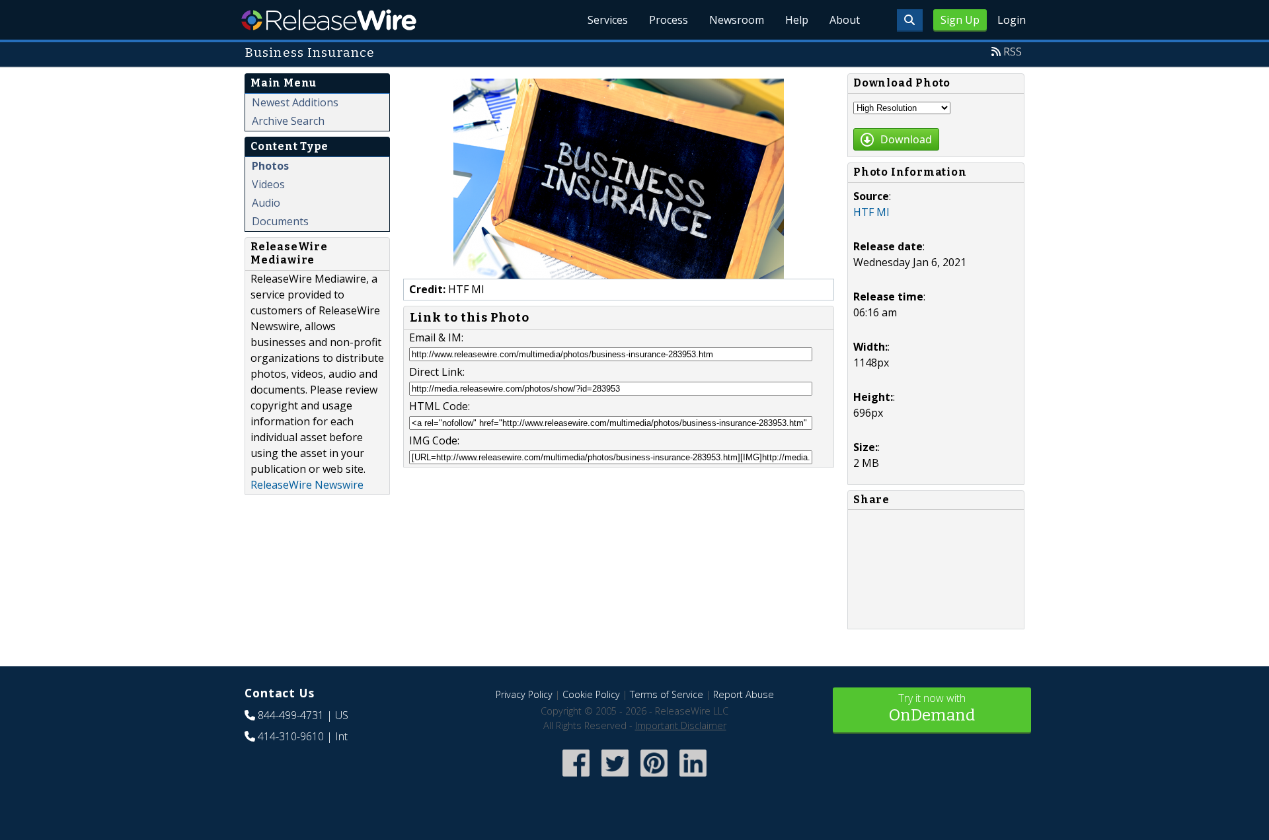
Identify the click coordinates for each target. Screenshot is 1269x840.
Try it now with (932, 707)
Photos (270, 165)
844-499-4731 (291, 715)
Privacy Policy (524, 694)
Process (668, 20)
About (844, 20)
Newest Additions (295, 102)
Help (796, 20)
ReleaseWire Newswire (307, 484)
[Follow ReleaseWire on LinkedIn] (693, 777)
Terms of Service (666, 694)
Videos (268, 184)
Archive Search (288, 121)
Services (608, 20)
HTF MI (871, 212)
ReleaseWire (329, 20)
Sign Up (960, 20)
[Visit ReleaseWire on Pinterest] (654, 777)
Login (1011, 20)
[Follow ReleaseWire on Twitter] (615, 777)
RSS (1012, 51)
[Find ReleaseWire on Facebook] (576, 777)
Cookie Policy (591, 694)
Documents (280, 221)
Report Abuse (743, 694)
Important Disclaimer (680, 725)
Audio (266, 202)
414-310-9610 (291, 736)
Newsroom (736, 20)
